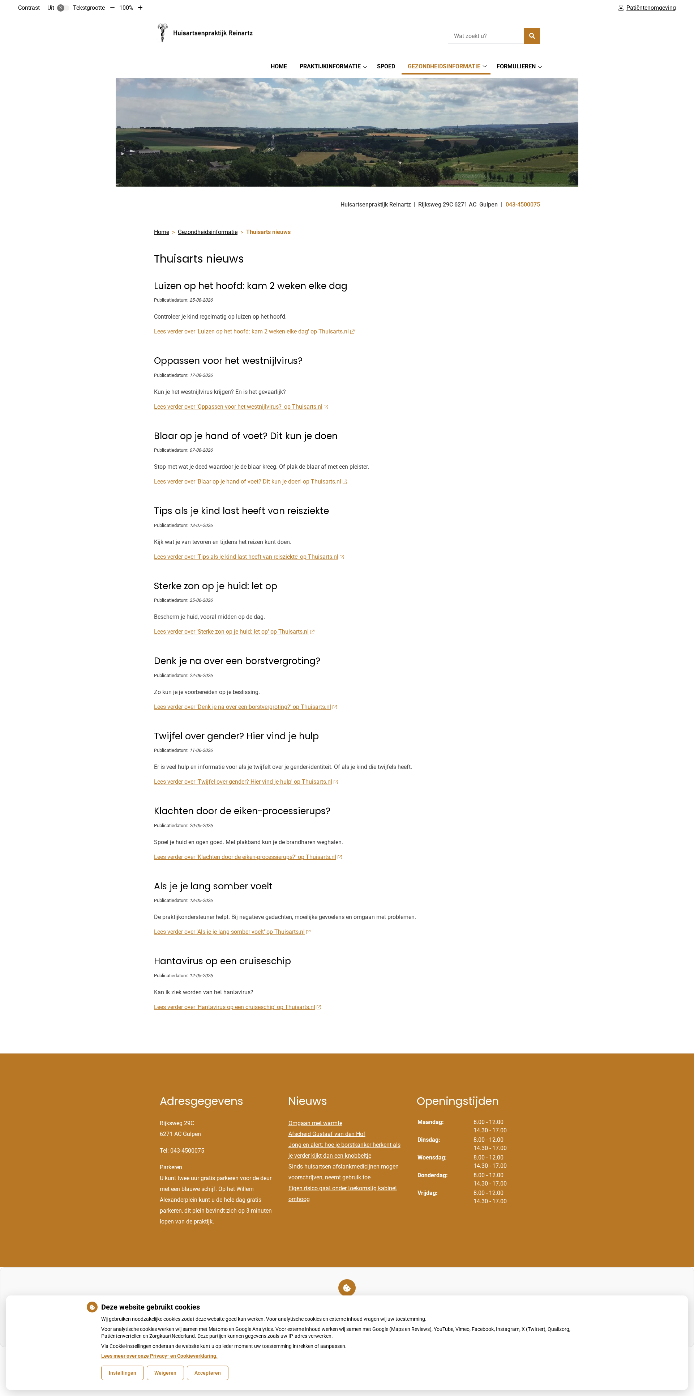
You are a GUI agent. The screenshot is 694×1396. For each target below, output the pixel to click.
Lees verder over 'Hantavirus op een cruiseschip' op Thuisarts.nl (234, 1007)
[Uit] (63, 7)
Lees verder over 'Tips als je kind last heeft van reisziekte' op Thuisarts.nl (246, 556)
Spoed (386, 66)
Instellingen (122, 1373)
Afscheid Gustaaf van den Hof (326, 1134)
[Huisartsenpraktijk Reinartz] (208, 34)
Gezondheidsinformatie (444, 66)
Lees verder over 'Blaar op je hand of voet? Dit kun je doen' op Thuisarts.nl (247, 481)
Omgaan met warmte (315, 1123)
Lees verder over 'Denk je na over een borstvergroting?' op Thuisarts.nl (242, 706)
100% (126, 7)
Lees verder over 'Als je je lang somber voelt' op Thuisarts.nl (229, 931)
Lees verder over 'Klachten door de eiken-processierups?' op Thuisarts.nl (245, 857)
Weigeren (165, 1373)
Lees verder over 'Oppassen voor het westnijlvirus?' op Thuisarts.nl (238, 406)
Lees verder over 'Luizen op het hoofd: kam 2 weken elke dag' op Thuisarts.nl (251, 331)
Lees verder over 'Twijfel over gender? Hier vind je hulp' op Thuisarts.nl (243, 781)
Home (279, 66)
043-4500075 (187, 1150)
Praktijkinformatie (330, 66)
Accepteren (207, 1373)
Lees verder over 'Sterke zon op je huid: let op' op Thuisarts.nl (231, 631)
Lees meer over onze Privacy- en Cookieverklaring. (159, 1356)
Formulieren (516, 66)
